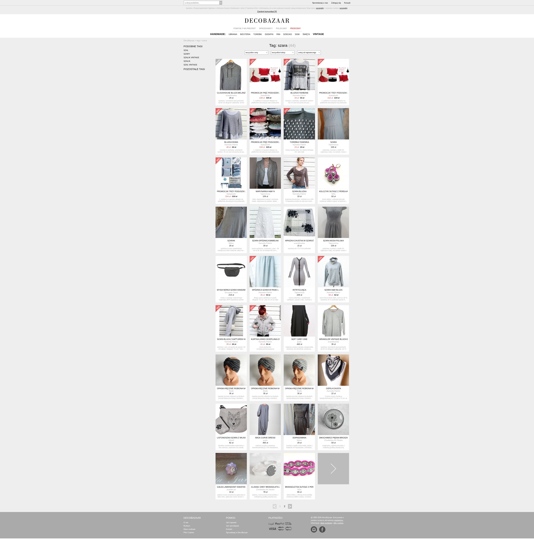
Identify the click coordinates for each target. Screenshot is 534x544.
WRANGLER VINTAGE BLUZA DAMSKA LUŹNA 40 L (342, 339)
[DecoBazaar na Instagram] (314, 529)
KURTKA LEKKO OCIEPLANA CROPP (267, 339)
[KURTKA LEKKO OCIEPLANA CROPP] (265, 321)
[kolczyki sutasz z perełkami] (333, 173)
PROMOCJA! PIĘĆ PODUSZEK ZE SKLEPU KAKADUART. (276, 93)
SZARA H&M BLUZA (333, 290)
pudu (299, 342)
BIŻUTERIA (245, 34)
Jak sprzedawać (232, 526)
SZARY (187, 54)
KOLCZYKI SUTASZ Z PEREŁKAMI (334, 191)
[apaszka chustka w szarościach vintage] (299, 222)
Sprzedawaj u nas (320, 3)
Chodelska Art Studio (333, 440)
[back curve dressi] (265, 419)
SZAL (186, 50)
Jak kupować (231, 522)
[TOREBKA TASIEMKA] (299, 123)
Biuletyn (187, 526)
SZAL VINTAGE (190, 65)
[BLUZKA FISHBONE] (299, 74)
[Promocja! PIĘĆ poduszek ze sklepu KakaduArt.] (265, 74)
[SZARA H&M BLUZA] (333, 271)
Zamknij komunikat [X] (267, 11)
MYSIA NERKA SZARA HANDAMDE (232, 290)
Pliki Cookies (189, 532)
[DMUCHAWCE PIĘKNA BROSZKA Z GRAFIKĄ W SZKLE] (333, 419)
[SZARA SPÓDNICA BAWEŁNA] (265, 222)
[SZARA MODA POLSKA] (333, 222)
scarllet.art (231, 489)
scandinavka (231, 95)
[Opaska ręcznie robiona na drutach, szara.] (265, 370)
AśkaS (231, 440)
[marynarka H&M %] (265, 173)
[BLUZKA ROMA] (231, 123)
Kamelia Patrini (299, 95)
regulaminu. (338, 520)
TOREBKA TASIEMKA (299, 142)
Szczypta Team (231, 292)
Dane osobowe (189, 529)
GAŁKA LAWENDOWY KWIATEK (231, 487)
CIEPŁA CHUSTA (333, 388)
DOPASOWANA (299, 438)
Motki (231, 391)
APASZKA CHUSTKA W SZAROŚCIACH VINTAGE (307, 241)
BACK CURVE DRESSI (265, 438)
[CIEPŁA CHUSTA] (333, 370)
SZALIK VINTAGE (191, 57)
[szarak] (231, 222)
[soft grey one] (299, 321)
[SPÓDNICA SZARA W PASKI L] (265, 271)
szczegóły (320, 8)
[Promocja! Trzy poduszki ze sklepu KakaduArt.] (333, 74)
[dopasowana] (299, 419)
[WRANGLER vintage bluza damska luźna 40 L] (333, 321)
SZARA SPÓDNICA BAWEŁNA (265, 241)
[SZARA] (333, 123)
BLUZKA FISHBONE (299, 93)
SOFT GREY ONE (299, 339)
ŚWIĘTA (306, 34)
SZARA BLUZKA (299, 191)
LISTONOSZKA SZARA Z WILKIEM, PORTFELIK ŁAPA (241, 438)
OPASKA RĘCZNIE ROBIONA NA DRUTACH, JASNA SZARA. (311, 388)
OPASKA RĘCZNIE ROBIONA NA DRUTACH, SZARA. (274, 388)
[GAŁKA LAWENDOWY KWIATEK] (231, 468)
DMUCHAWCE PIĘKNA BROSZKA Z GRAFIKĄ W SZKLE (344, 438)
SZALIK (187, 61)
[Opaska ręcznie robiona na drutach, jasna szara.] (299, 370)
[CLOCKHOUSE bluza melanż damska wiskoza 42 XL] (231, 74)
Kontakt (229, 529)
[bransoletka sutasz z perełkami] (299, 468)
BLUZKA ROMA (231, 142)
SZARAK (231, 241)
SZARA (333, 142)
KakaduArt (265, 95)
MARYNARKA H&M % (265, 191)
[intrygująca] (299, 271)
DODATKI (269, 34)
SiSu (333, 194)
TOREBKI (257, 34)
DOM (297, 34)
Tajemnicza (333, 144)
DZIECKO (287, 34)
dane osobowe (326, 523)
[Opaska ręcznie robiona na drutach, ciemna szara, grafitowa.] (231, 370)
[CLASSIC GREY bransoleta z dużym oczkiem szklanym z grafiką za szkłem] (265, 468)
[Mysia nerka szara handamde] (231, 271)
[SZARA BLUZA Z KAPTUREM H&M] (231, 321)
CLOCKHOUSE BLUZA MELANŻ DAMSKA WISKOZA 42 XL (243, 93)
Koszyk (347, 3)
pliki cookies (338, 523)
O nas (186, 522)
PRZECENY (295, 28)
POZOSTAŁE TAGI (194, 69)
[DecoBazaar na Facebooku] (322, 529)
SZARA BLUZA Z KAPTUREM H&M (232, 339)
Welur (231, 243)
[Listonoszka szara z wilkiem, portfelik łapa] (231, 419)
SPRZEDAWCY (266, 28)
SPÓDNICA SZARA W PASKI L (265, 290)
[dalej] (333, 468)
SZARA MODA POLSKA (333, 241)
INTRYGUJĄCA (299, 290)
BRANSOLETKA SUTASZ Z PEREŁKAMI (303, 487)
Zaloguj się (336, 3)
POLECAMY (281, 28)
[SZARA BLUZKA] (299, 173)
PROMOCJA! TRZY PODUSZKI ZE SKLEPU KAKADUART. (344, 93)
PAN (278, 34)
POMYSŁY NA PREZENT (244, 28)
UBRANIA (233, 34)
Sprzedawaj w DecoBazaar (237, 532)
